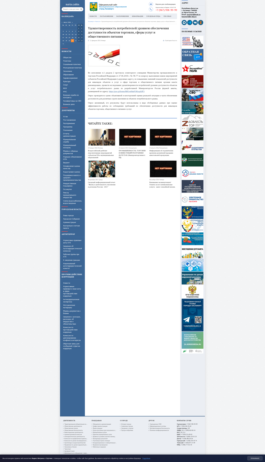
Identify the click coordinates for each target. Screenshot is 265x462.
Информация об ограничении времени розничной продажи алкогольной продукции (161, 152)
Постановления (69, 120)
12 (69, 34)
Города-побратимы (127, 430)
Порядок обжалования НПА (72, 158)
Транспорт (67, 449)
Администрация (69, 222)
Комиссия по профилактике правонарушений (78, 439)
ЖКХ (65, 88)
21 (75, 37)
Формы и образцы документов (70, 152)
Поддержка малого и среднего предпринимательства (72, 177)
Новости (66, 51)
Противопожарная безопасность (160, 428)
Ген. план (167, 16)
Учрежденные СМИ (155, 424)
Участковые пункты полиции (101, 441)
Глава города (68, 215)
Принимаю (255, 458)
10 (63, 34)
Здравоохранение (70, 78)
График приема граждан (100, 426)
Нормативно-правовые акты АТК (72, 241)
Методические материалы (69, 306)
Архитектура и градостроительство (75, 443)
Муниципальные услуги (100, 432)
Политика (67, 61)
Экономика (67, 71)
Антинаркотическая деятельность (74, 436)
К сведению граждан (71, 260)
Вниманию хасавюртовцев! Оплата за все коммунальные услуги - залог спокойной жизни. (162, 184)
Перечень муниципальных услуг (102, 434)
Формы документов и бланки (71, 312)
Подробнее (146, 458)
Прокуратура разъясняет (100, 439)
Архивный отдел (69, 451)
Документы (68, 110)
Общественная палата (71, 428)
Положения (67, 130)
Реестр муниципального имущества (69, 195)
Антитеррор (68, 234)
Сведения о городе (127, 428)
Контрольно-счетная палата (71, 226)
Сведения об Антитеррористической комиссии (72, 248)
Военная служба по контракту (71, 96)
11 (66, 34)
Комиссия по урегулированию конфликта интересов (72, 337)
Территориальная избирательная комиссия (77, 424)
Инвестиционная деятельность (73, 432)
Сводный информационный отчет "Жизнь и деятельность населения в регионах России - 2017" (101, 184)
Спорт (65, 85)
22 (79, 37)
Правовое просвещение (100, 445)
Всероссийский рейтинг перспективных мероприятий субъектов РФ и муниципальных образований (101, 154)
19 (69, 37)
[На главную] (114, 7)
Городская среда (153, 16)
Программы (67, 127)
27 (72, 40)
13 (72, 34)
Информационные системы (158, 426)
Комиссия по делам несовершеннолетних (77, 441)
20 (72, 37)
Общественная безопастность (73, 430)
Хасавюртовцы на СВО (72, 101)
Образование (68, 74)
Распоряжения (69, 123)
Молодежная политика (72, 68)
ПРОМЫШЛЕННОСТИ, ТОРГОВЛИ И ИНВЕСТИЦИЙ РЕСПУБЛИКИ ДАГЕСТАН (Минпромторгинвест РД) (132, 154)
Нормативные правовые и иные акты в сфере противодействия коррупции (72, 291)
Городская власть (72, 209)
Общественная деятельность (73, 426)
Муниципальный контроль (69, 146)
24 (63, 40)
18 (66, 37)
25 (66, 40)
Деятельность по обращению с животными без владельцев (82, 453)
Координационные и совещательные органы (106, 443)
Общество (67, 57)
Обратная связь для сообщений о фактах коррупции (71, 346)
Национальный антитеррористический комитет (72, 265)
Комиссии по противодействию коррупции (70, 329)
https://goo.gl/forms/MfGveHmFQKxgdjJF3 (126, 91)
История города (126, 424)
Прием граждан (97, 428)
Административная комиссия (73, 434)
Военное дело (69, 104)
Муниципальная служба (69, 140)
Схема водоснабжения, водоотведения (72, 202)
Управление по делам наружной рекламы (77, 445)
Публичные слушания (99, 447)
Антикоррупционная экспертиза (71, 300)
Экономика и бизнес (70, 447)
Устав (65, 116)
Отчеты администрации (69, 134)
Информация (137, 16)
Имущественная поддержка (69, 184)
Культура (66, 81)
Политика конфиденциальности (159, 430)
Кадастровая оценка (71, 172)
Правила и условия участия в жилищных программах (109, 436)
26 (69, 40)
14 (75, 34)
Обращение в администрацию (102, 424)
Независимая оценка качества (71, 167)
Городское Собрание (71, 219)
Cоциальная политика (72, 64)
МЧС (65, 91)
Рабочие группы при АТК (71, 255)
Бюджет (66, 162)
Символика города (127, 426)
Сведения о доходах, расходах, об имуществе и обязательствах (71, 320)
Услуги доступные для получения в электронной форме (110, 430)
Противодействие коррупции (72, 275)
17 (63, 37)
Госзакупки (67, 189)
